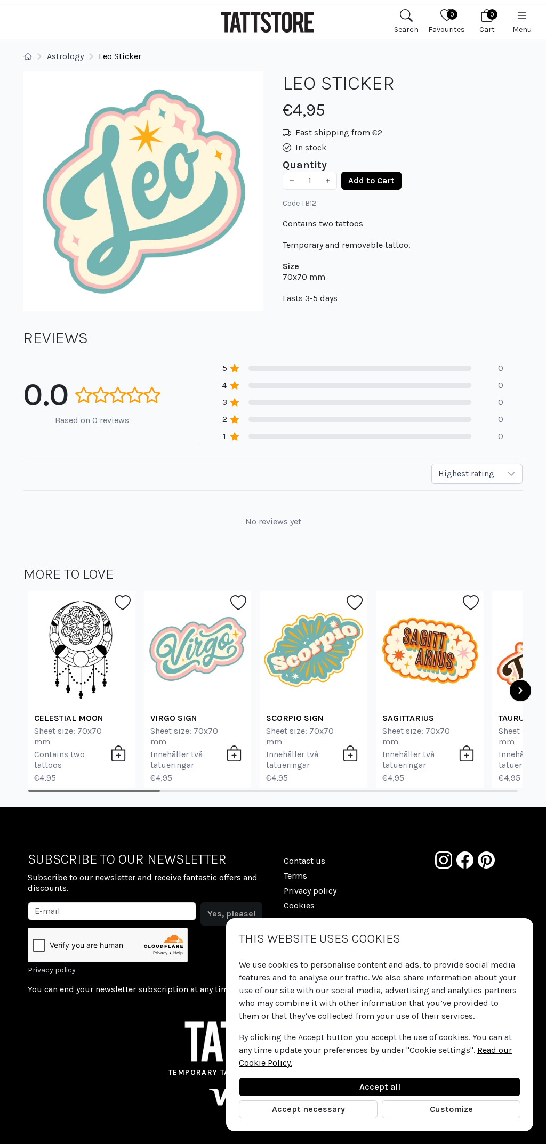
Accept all (379, 1087)
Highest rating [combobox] (466, 473)
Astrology (65, 56)
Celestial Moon (68, 718)
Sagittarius (408, 718)
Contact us (304, 861)
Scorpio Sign (295, 718)
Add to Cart (371, 180)
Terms (295, 876)
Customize (451, 1109)
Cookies (299, 905)
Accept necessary (308, 1109)
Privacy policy (52, 970)
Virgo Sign (173, 718)
